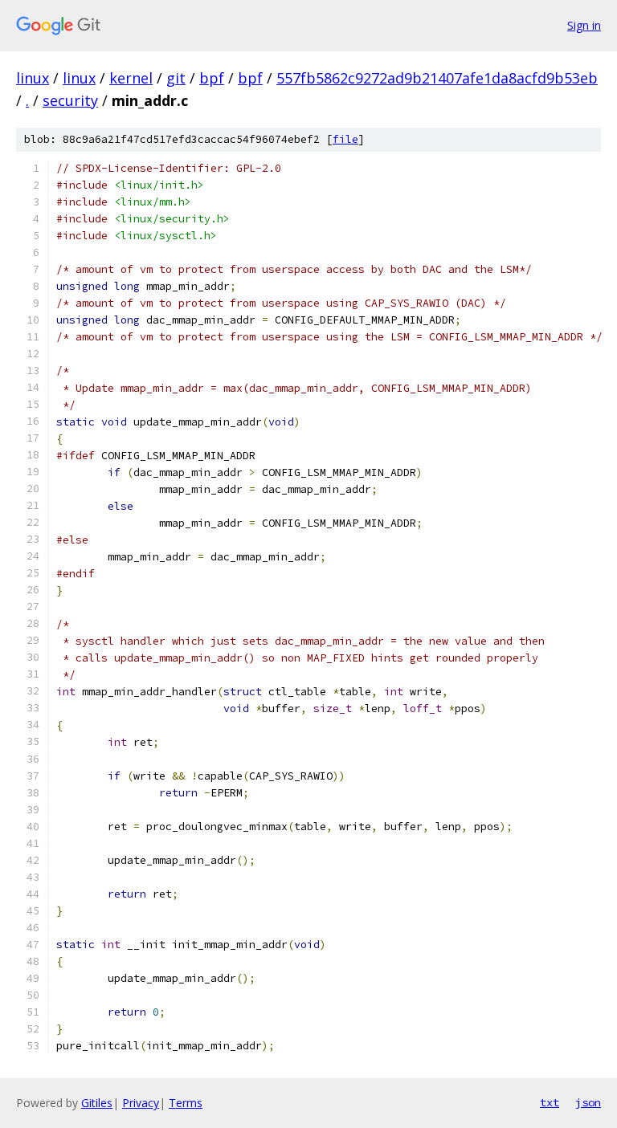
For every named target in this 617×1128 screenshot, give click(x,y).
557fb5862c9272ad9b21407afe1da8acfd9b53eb (437, 78)
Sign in (584, 25)
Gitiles (96, 1102)
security (70, 100)
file (345, 139)
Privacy (140, 1102)
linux (32, 78)
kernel (131, 78)
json (588, 1102)
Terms (185, 1102)
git (176, 78)
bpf (211, 78)
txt (549, 1102)
